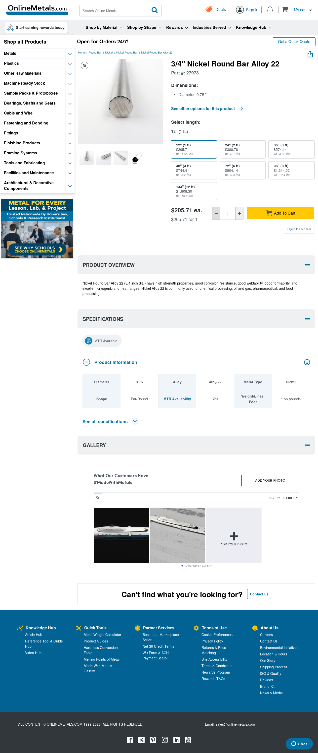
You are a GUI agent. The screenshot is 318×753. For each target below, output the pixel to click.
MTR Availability (177, 398)
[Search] (155, 10)
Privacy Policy (212, 640)
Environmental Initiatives (279, 647)
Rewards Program (215, 672)
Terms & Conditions (216, 665)
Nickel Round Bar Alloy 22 (156, 52)
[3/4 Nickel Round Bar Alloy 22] (87, 158)
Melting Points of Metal (101, 659)
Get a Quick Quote (294, 41)
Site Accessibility (214, 659)
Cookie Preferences (217, 634)
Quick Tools (95, 628)
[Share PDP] (310, 53)
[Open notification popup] (270, 9)
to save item (299, 229)
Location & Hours (273, 653)
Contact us (259, 593)
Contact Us (269, 640)
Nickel (109, 52)
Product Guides (96, 640)
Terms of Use (214, 628)
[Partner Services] (137, 628)
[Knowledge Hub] (20, 628)
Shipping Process (273, 666)
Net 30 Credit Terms (158, 646)
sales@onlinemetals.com (235, 724)
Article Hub (33, 634)
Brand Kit (267, 686)
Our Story (267, 660)
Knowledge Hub (41, 628)
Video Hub (33, 652)
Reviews (266, 679)
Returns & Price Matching (213, 650)
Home (81, 52)
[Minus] (216, 213)
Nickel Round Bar (126, 52)
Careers (266, 634)
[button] (296, 9)
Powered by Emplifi (198, 566)
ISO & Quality (270, 673)
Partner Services (158, 628)
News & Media (271, 692)
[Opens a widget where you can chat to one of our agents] (299, 744)
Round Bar (94, 52)
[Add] (239, 213)
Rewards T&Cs (213, 678)
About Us (269, 628)
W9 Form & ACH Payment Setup (156, 655)
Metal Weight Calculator (102, 634)
